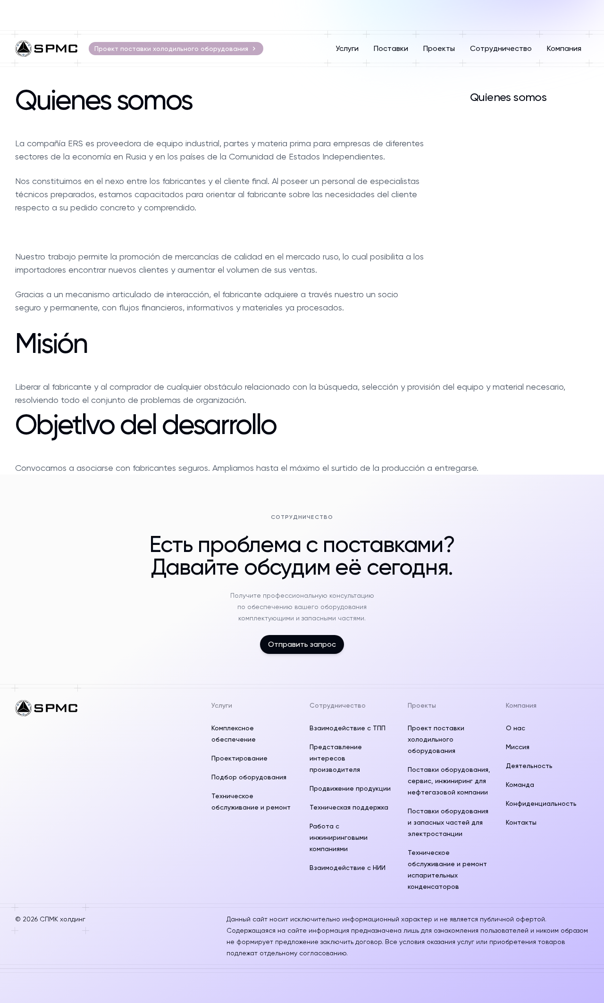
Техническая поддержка (349, 807)
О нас (515, 728)
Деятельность (529, 765)
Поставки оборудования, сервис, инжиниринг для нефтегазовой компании (449, 781)
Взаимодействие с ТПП (348, 728)
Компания (564, 48)
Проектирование (239, 758)
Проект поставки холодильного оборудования (171, 48)
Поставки (391, 48)
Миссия (517, 747)
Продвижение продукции (350, 788)
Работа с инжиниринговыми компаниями (339, 837)
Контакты (521, 822)
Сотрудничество (501, 48)
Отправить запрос (302, 644)
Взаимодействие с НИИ (348, 867)
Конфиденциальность (541, 803)
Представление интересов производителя (336, 758)
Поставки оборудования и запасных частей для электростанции (448, 822)
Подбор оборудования (248, 777)
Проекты (439, 48)
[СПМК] (46, 48)
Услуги (347, 48)
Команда (520, 784)
